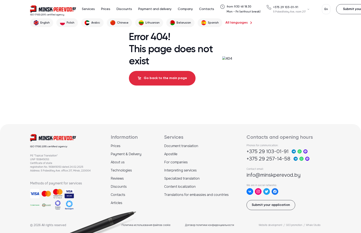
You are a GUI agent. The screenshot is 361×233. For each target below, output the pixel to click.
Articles (116, 203)
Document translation (181, 146)
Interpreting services (180, 170)
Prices (105, 9)
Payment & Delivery (126, 154)
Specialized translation (182, 178)
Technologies (121, 170)
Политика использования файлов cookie (146, 225)
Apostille (170, 154)
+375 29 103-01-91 (285, 7)
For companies (176, 162)
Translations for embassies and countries (196, 195)
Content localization (180, 186)
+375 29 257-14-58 (268, 159)
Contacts (206, 9)
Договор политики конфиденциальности (209, 225)
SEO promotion (294, 225)
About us (118, 162)
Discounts (124, 9)
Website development (270, 225)
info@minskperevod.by (274, 175)
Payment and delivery (155, 9)
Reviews (117, 178)
